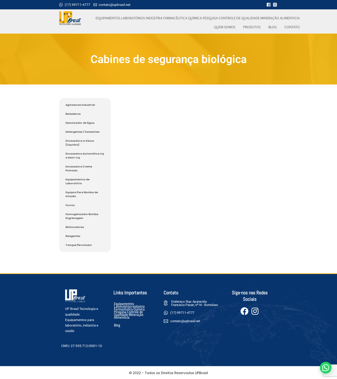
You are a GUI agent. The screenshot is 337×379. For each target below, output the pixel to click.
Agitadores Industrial (80, 105)
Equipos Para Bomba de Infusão (82, 194)
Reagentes (73, 236)
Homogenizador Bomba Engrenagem (82, 216)
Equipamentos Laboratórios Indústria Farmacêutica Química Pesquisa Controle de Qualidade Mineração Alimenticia (198, 18)
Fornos (70, 205)
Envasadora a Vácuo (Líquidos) (80, 143)
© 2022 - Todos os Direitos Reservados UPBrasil (168, 373)
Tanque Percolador (79, 245)
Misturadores (75, 227)
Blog (272, 27)
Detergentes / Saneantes (82, 132)
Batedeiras (73, 114)
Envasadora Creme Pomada (79, 168)
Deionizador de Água (80, 123)
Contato (292, 27)
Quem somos (224, 27)
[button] (326, 368)
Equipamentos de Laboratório (78, 181)
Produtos (252, 27)
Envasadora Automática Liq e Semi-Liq (85, 155)
